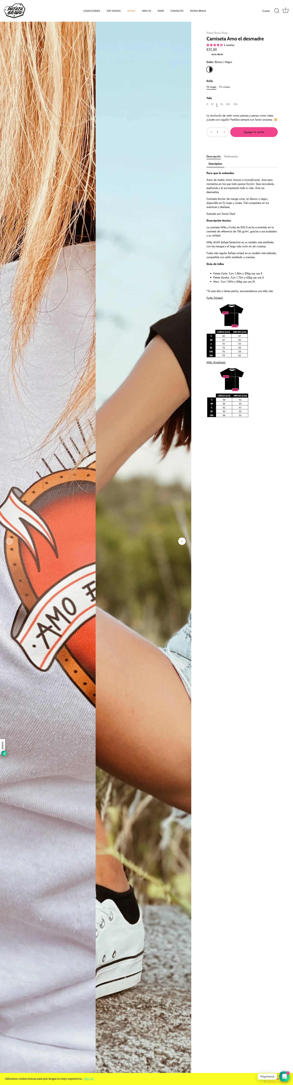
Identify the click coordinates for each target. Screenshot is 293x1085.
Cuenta (266, 11)
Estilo (210, 81)
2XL (228, 104)
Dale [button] (276, 1079)
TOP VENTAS (114, 11)
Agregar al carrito (254, 132)
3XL (235, 104)
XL (221, 104)
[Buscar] (276, 11)
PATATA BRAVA (198, 11)
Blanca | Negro (209, 69)
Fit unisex (224, 87)
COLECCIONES (91, 11)
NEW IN (146, 11)
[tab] (215, 156)
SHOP (161, 11)
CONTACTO (177, 11)
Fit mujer (211, 87)
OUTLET (131, 11)
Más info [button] (89, 1078)
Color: (219, 62)
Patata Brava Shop (217, 33)
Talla (209, 98)
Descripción (214, 156)
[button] (9, 541)
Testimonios (231, 156)
